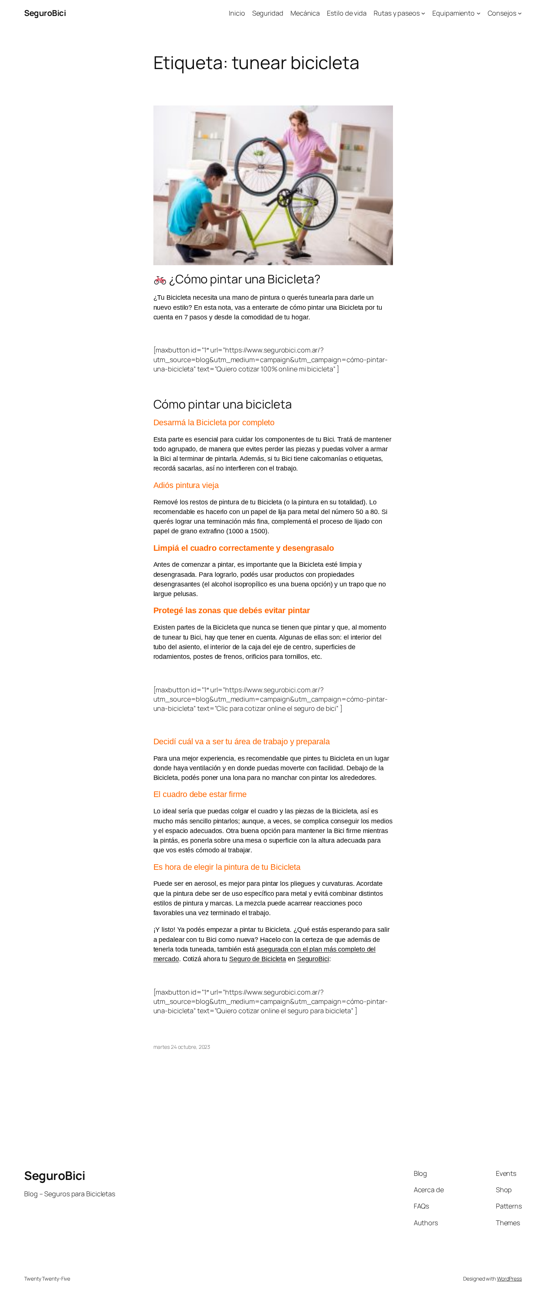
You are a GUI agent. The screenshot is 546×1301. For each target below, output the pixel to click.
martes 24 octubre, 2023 (182, 1046)
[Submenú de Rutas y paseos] (423, 13)
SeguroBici (45, 13)
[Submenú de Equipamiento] (479, 13)
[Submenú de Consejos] (520, 13)
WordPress (509, 1278)
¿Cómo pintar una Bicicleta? (244, 279)
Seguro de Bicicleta (257, 959)
